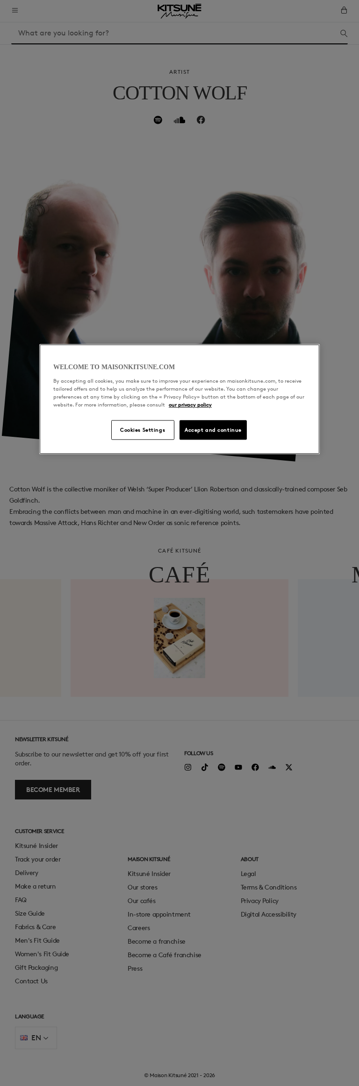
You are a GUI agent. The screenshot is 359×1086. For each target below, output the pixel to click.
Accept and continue (213, 429)
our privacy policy (190, 404)
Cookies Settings (142, 429)
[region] (179, 399)
